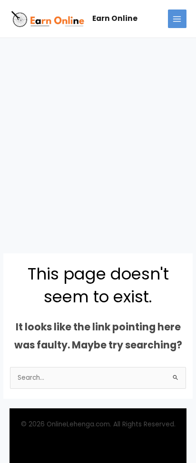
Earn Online (114, 18)
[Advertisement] (98, 141)
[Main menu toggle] (177, 19)
